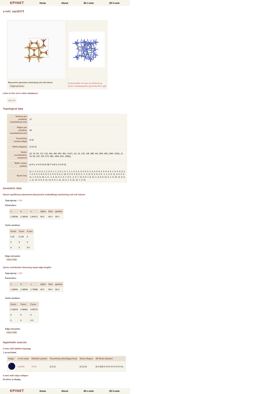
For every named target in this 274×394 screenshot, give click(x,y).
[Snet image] (87, 67)
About (64, 3)
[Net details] (11, 369)
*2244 (34, 367)
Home (43, 3)
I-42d (19, 200)
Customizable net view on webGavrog (85, 83)
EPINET (17, 3)
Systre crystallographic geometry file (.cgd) (87, 86)
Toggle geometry (17, 86)
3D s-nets (88, 3)
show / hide (11, 260)
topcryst (11, 100)
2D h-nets (114, 3)
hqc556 (21, 367)
